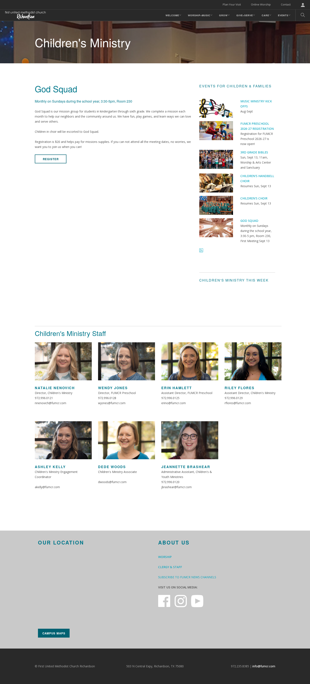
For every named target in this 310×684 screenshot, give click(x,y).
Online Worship (261, 4)
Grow (223, 15)
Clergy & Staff (170, 567)
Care (265, 15)
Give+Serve (244, 15)
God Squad (249, 221)
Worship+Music (199, 15)
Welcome (172, 15)
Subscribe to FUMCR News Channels (187, 577)
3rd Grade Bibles (254, 152)
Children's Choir (253, 198)
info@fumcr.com (263, 666)
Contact (286, 4)
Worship (165, 557)
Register (51, 159)
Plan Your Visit (232, 4)
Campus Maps (53, 633)
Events (283, 15)
